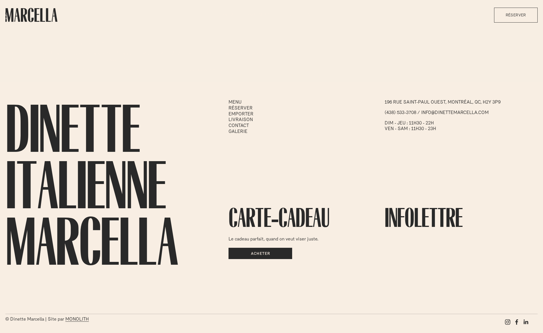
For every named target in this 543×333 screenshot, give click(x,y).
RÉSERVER (516, 15)
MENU (229, 14)
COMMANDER (256, 14)
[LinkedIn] (526, 322)
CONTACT (311, 14)
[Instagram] (507, 322)
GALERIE (286, 14)
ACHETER (260, 253)
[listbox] (471, 15)
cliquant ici (104, 69)
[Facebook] (517, 322)
